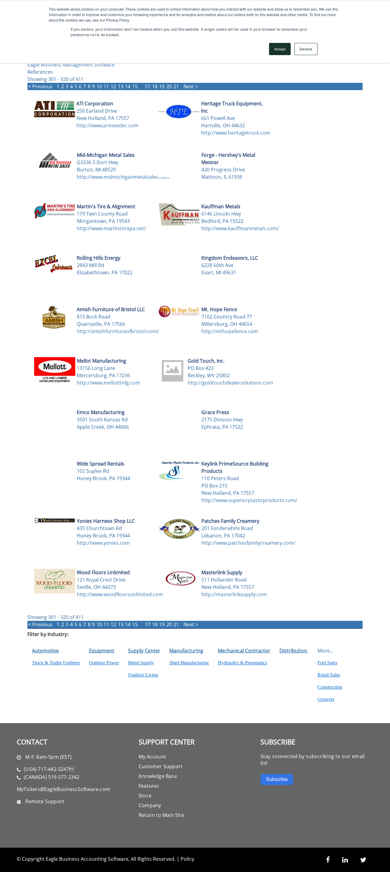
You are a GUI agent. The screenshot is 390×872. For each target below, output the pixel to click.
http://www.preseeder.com (107, 125)
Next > (190, 86)
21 (176, 86)
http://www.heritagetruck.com (235, 132)
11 (106, 86)
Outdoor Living (143, 674)
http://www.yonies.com (103, 543)
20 (169, 86)
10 (99, 86)
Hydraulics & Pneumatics (242, 662)
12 (113, 86)
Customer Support (161, 766)
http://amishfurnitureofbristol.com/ (111, 331)
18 (155, 86)
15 (135, 86)
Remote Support (44, 801)
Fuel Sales (327, 662)
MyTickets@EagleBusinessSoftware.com (63, 789)
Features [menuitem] (149, 785)
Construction (329, 687)
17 (147, 86)
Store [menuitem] (145, 795)
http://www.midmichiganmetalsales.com (111, 177)
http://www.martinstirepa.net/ (111, 228)
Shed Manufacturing (189, 662)
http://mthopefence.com (229, 331)
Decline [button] (306, 48)
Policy (187, 859)
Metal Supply (141, 662)
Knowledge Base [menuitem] (158, 776)
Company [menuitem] (150, 805)
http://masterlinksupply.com (234, 594)
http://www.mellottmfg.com (108, 382)
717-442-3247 (56, 769)
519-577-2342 (63, 777)
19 (162, 86)
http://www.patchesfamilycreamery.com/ (235, 543)
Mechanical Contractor (244, 650)
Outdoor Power (104, 662)
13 (120, 86)
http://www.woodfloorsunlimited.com (111, 594)
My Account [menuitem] (152, 756)
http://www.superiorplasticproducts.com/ (235, 500)
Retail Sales (328, 674)
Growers (325, 699)
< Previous (40, 86)
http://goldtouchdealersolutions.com (222, 382)
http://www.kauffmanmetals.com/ (235, 228)
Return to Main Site (161, 815)
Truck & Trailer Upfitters (56, 662)
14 (127, 86)
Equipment (101, 650)
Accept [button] (279, 48)
